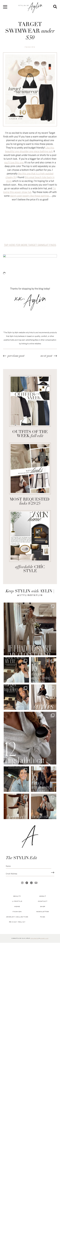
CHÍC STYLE (30, 569)
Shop (42, 908)
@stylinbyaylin (30, 595)
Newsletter (42, 914)
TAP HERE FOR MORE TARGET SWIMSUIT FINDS (30, 244)
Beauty (17, 898)
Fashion (30, 47)
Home (17, 908)
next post (46, 355)
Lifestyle (17, 903)
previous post (16, 355)
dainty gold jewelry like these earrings (29, 195)
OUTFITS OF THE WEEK (30, 434)
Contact (43, 903)
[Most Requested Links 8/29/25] (30, 468)
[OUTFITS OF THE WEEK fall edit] (30, 401)
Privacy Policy (17, 924)
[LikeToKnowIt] (31, 885)
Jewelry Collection (17, 919)
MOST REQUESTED (30, 502)
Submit (52, 875)
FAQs (42, 919)
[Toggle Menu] (5, 8)
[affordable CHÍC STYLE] (30, 536)
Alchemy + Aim (44, 940)
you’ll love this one (13, 162)
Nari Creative (34, 940)
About (42, 898)
